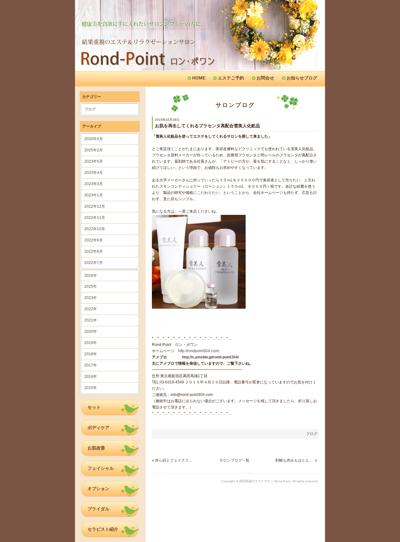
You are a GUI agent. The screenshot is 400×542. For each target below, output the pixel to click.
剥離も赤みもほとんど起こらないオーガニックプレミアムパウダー (294, 460)
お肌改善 (96, 447)
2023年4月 (93, 172)
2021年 (90, 320)
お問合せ (265, 77)
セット (94, 407)
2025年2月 (93, 150)
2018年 (90, 354)
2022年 (90, 309)
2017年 (90, 365)
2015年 (90, 388)
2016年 (90, 376)
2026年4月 (93, 139)
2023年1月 (93, 195)
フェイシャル (101, 468)
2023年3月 (93, 184)
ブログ (90, 109)
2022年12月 (94, 206)
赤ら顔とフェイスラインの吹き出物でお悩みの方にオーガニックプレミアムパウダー (174, 460)
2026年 (90, 275)
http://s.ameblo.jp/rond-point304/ (210, 357)
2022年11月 (94, 217)
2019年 (90, 343)
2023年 (90, 298)
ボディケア (98, 427)
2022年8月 (93, 251)
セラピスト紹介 (103, 529)
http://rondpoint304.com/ (198, 351)
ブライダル (98, 508)
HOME (198, 77)
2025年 (90, 286)
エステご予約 (231, 77)
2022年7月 (93, 263)
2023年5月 (93, 161)
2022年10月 (94, 229)
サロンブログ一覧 (234, 460)
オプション (98, 488)
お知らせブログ (302, 77)
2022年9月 (93, 240)
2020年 (90, 331)
